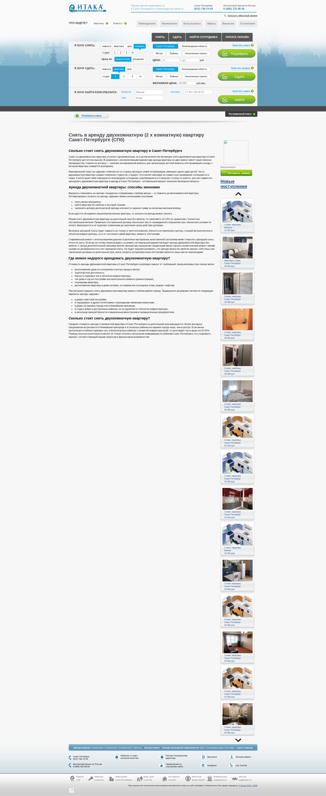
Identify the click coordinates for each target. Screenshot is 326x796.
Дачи (202, 748)
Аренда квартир (81, 748)
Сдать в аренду (245, 748)
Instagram (212, 765)
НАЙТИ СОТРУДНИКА (204, 37)
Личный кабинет (243, 757)
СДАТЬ (177, 37)
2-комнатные (111, 748)
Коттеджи (229, 748)
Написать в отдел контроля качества (129, 756)
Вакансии (228, 23)
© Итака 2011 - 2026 (248, 785)
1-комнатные (97, 748)
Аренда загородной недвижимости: (181, 748)
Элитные (137, 748)
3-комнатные (125, 748)
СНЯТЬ (160, 37)
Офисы (211, 23)
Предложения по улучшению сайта (174, 765)
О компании (247, 23)
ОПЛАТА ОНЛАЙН (237, 37)
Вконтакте (212, 757)
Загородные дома (215, 748)
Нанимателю (169, 23)
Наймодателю (147, 23)
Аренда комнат (152, 748)
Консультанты (192, 23)
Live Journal (241, 765)
